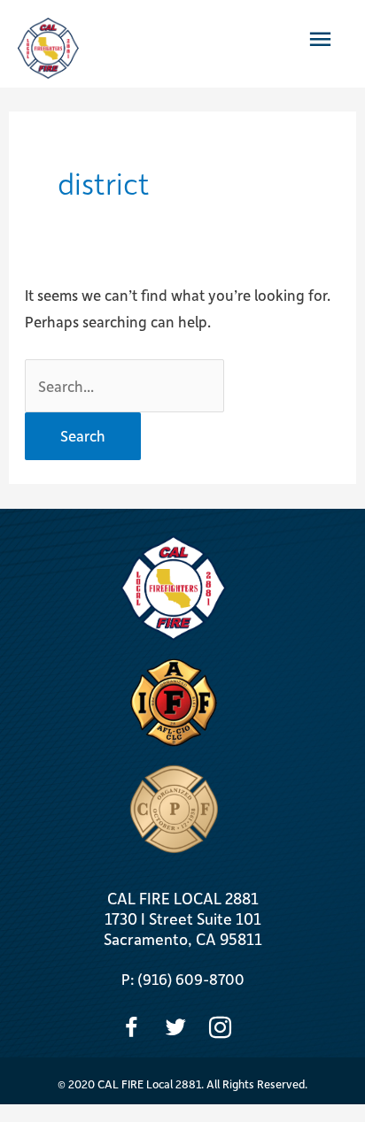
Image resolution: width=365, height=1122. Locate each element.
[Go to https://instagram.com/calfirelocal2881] (220, 1030)
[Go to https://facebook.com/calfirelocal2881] (131, 1030)
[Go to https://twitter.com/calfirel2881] (176, 1030)
